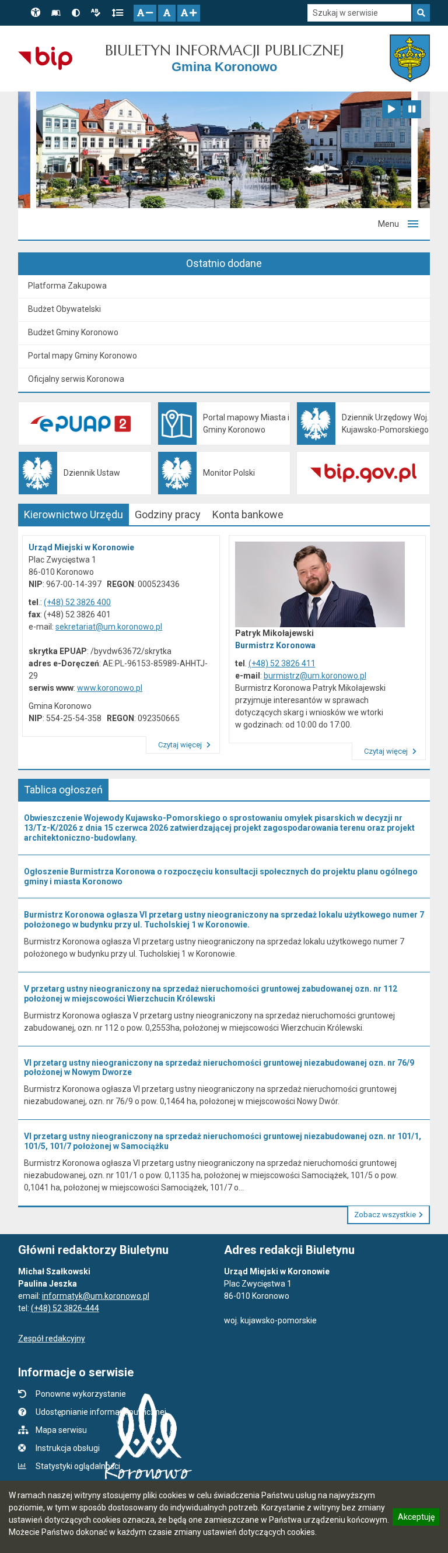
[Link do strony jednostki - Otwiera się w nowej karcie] (410, 58)
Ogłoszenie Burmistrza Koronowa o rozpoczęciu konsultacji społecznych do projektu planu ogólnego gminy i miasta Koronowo (221, 876)
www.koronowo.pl (109, 688)
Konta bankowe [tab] (248, 514)
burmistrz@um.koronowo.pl (315, 675)
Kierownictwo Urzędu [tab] (73, 514)
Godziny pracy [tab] (168, 514)
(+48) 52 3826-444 (65, 1308)
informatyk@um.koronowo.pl (95, 1296)
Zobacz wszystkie (385, 1214)
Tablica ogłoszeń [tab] (63, 789)
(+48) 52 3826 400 (77, 602)
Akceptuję (416, 1518)
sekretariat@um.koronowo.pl (108, 626)
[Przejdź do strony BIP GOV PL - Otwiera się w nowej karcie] (45, 58)
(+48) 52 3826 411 (282, 663)
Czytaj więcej (181, 744)
